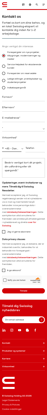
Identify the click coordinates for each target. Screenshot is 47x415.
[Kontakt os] (23, 4)
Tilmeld (23, 290)
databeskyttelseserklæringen (22, 212)
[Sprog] (30, 4)
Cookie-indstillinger (12, 409)
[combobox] (23, 128)
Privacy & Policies (11, 404)
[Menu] (43, 4)
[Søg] (37, 4)
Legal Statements (11, 400)
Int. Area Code (8, 154)
